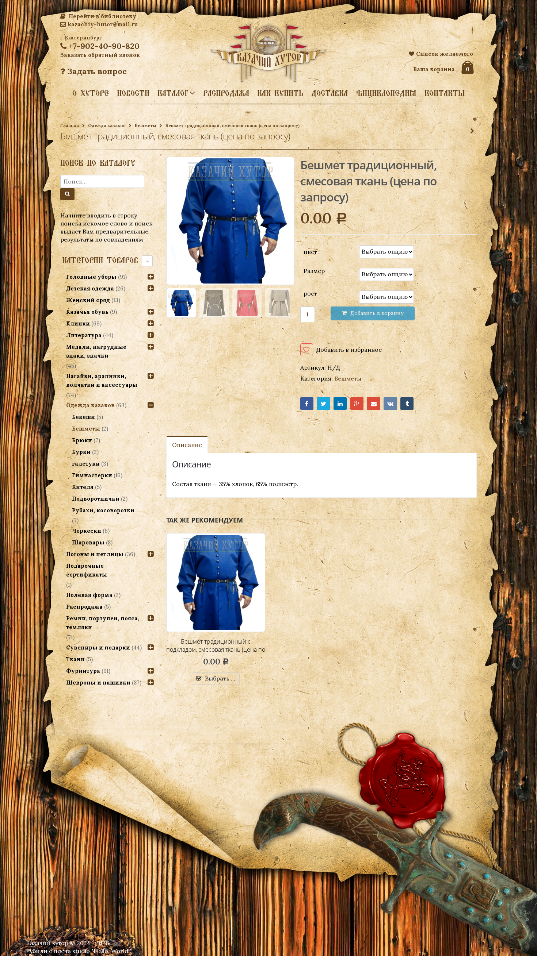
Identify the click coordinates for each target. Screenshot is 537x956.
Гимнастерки (92, 475)
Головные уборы (91, 276)
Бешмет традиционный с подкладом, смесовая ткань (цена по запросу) (215, 649)
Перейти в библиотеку (101, 16)
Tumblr (407, 403)
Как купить (280, 93)
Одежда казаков (107, 125)
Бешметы (145, 125)
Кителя (83, 486)
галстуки (86, 463)
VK (390, 403)
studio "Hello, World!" (102, 951)
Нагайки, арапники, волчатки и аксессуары (101, 380)
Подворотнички (95, 498)
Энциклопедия (386, 93)
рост (310, 293)
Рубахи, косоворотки (103, 510)
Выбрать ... (220, 678)
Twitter (323, 403)
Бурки (81, 451)
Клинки (78, 323)
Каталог (172, 92)
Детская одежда (90, 288)
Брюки (82, 440)
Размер (314, 271)
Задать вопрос (96, 71)
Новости (133, 93)
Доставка (329, 93)
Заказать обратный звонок (100, 54)
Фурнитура (83, 670)
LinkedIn (340, 403)
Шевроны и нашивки (98, 682)
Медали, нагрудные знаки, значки (96, 351)
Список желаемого (444, 53)
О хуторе (90, 93)
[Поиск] (67, 194)
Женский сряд (88, 300)
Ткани (75, 659)
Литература (84, 335)
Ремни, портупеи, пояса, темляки (102, 623)
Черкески (86, 530)
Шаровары (88, 542)
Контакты (444, 93)
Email (373, 403)
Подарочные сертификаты (86, 570)
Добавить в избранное (349, 349)
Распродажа (226, 93)
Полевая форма (89, 594)
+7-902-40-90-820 (103, 46)
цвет (310, 251)
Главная (69, 125)
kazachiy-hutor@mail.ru (103, 24)
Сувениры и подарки (98, 647)
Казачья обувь (87, 311)
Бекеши (83, 416)
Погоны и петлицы (94, 554)
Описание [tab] (187, 444)
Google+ (357, 403)
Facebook (307, 403)
